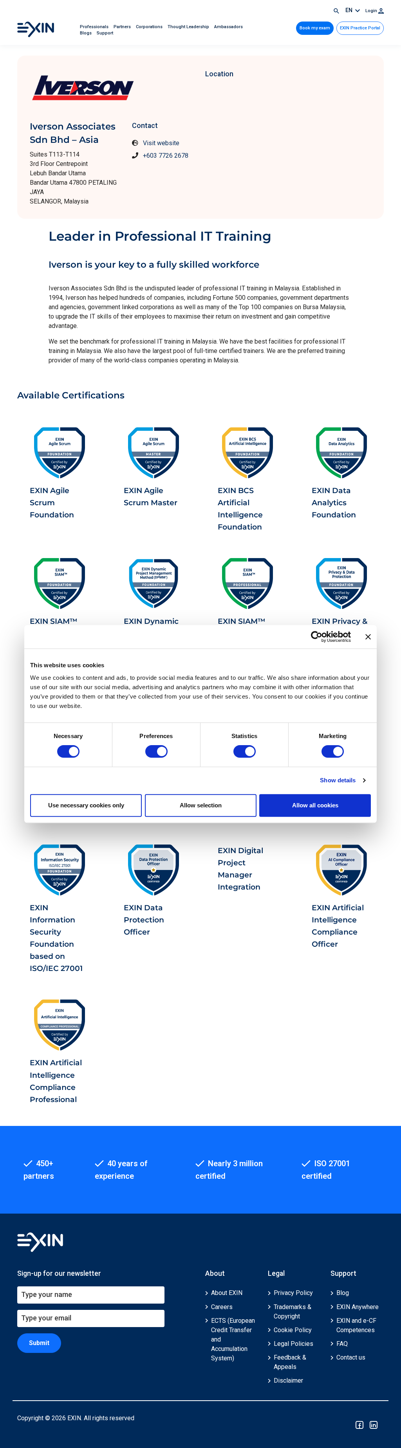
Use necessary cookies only (86, 805)
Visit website (161, 143)
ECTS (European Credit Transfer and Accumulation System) (233, 1339)
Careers (222, 1307)
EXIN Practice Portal (360, 28)
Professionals (95, 26)
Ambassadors (228, 26)
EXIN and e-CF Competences (356, 1325)
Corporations (150, 26)
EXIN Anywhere (357, 1307)
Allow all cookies (315, 805)
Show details (338, 780)
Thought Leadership (189, 26)
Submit (39, 1343)
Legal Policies (293, 1343)
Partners (123, 26)
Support (105, 33)
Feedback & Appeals (290, 1362)
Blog (342, 1293)
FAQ (342, 1343)
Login (371, 10)
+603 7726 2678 (165, 155)
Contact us (350, 1357)
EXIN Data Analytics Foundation (334, 502)
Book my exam (315, 28)
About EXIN (226, 1293)
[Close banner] (368, 636)
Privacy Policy (293, 1293)
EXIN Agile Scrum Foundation (52, 502)
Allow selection (201, 805)
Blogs (86, 33)
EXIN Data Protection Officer (144, 920)
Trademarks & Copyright (292, 1311)
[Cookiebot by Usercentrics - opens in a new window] (316, 637)
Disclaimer (288, 1380)
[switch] (156, 751)
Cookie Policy (293, 1330)
